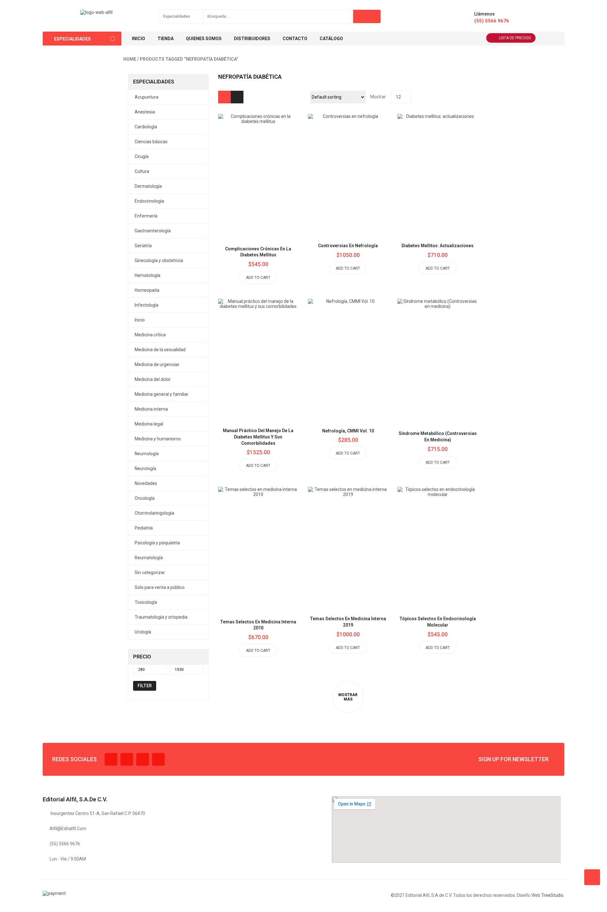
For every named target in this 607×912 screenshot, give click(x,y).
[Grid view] (224, 97)
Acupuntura (146, 97)
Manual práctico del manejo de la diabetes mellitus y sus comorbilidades (258, 437)
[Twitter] (126, 759)
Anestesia (145, 111)
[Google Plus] (158, 759)
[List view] (237, 97)
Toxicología (146, 602)
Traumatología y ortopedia (161, 617)
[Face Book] (111, 759)
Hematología (147, 275)
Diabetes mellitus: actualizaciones (438, 245)
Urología (143, 631)
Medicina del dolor (153, 379)
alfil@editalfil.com (68, 828)
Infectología (146, 305)
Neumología (147, 453)
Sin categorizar (150, 572)
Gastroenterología (153, 230)
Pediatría (144, 527)
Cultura (142, 171)
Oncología (145, 498)
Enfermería (146, 215)
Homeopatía (147, 290)
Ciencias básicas (151, 141)
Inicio (140, 319)
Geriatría (143, 245)
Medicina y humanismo (158, 438)
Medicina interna (151, 409)
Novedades (146, 483)
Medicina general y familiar (161, 394)
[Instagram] (142, 759)
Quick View (272, 161)
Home (129, 59)
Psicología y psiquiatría (157, 542)
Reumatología (149, 557)
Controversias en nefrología (348, 245)
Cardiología (146, 126)
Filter (145, 685)
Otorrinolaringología (154, 513)
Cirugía (142, 156)
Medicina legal (149, 423)
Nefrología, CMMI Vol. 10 (348, 430)
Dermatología (148, 186)
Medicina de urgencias (157, 364)
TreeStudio (552, 895)
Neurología (145, 468)
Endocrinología (149, 201)
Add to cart (258, 277)
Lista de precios (515, 38)
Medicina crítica (150, 334)
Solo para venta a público (160, 587)
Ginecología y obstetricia (159, 260)
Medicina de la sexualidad (160, 349)
